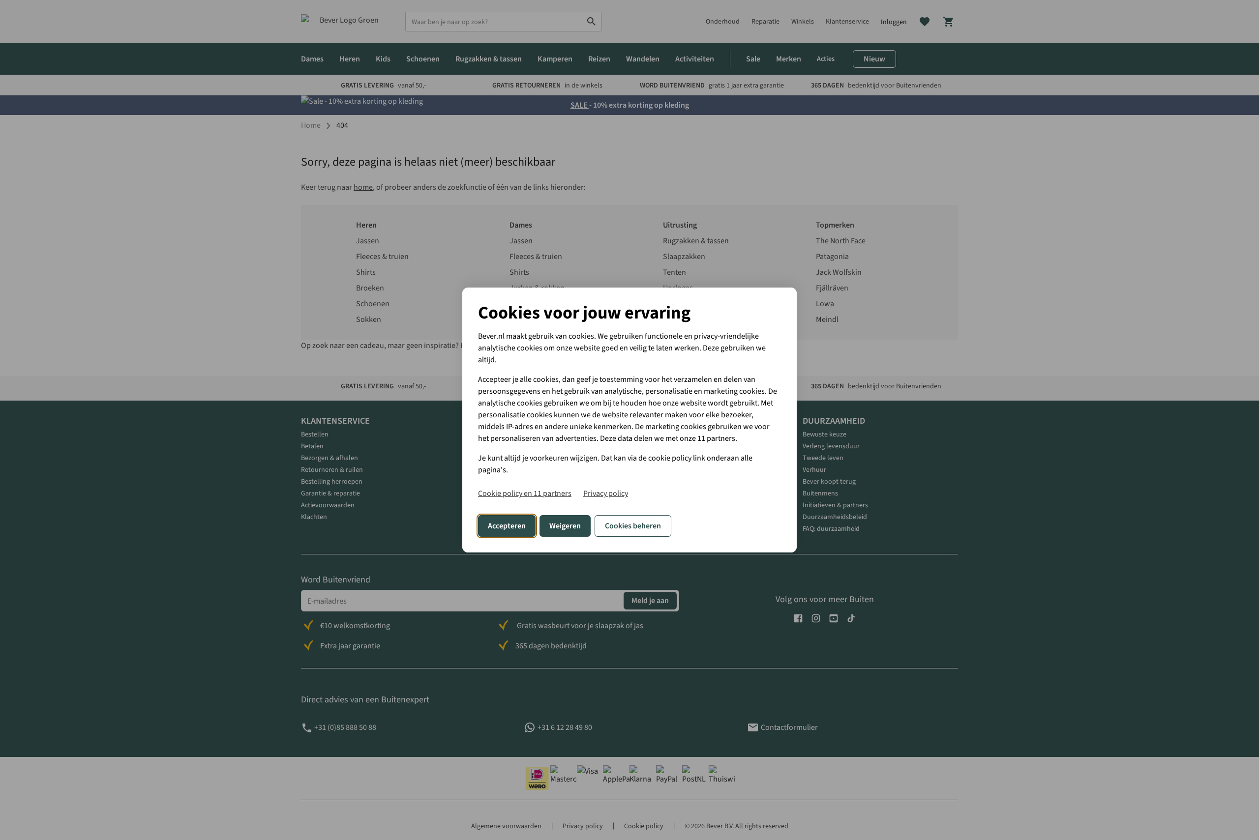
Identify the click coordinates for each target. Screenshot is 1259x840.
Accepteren (507, 526)
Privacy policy (605, 493)
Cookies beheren (633, 526)
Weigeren (565, 526)
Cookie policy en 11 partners (524, 493)
